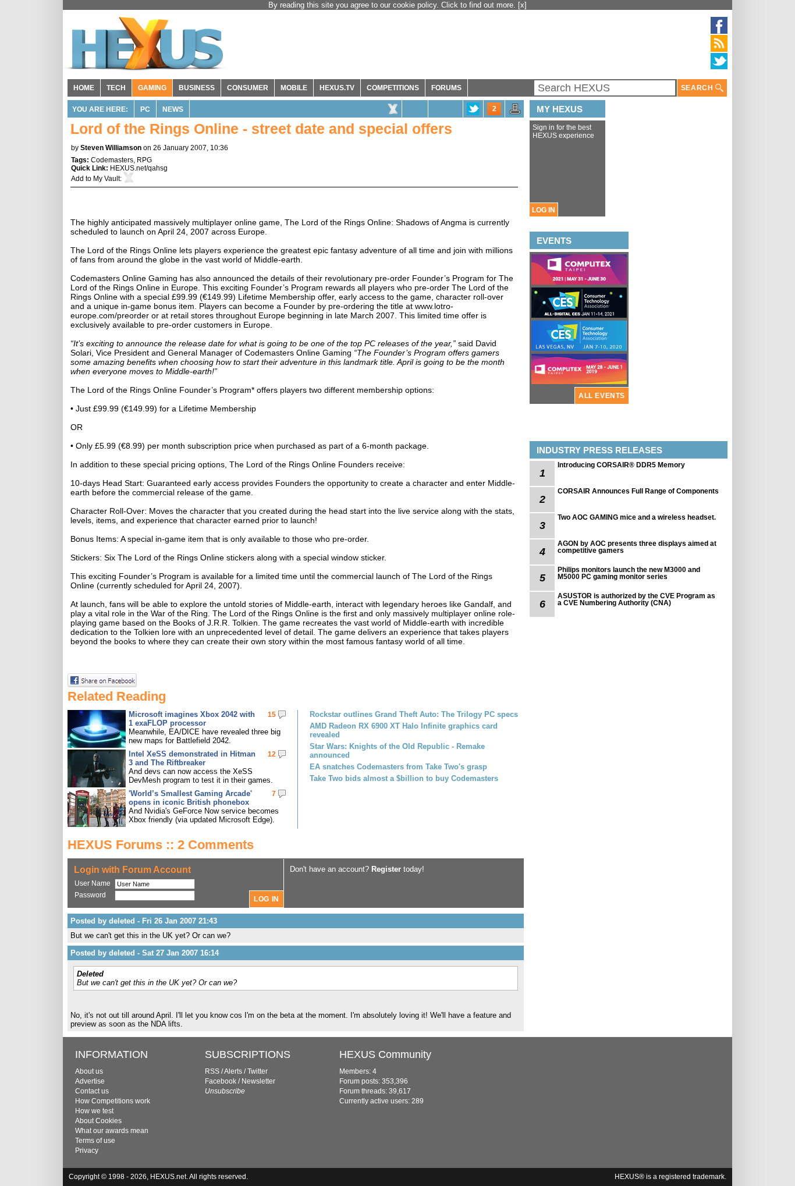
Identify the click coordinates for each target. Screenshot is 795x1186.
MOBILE (294, 88)
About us (89, 1071)
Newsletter (258, 1081)
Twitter (257, 1071)
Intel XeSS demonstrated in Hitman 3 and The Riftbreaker (192, 758)
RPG (144, 160)
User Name (92, 883)
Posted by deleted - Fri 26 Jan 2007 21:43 (143, 921)
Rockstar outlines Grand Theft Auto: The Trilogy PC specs (414, 714)
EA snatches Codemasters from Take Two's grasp (398, 766)
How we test (94, 1111)
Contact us (92, 1091)
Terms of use (95, 1141)
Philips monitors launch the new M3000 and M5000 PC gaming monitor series (629, 573)
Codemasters (112, 160)
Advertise (90, 1081)
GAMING (152, 88)
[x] (522, 5)
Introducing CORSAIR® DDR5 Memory (621, 464)
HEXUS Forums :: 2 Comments (161, 844)
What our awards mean (111, 1131)
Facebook (220, 1081)
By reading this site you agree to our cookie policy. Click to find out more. (393, 5)
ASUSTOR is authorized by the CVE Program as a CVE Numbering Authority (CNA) (636, 599)
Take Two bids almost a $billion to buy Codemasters (404, 778)
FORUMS (446, 88)
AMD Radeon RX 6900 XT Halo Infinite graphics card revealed (404, 730)
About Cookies (98, 1121)
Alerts (233, 1071)
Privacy (86, 1150)
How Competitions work (112, 1101)
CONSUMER (247, 88)
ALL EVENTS (601, 396)
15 (272, 715)
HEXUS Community (385, 1054)
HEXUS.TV (337, 88)
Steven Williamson (110, 148)
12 (272, 754)
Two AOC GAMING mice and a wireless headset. (637, 517)
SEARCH (698, 88)
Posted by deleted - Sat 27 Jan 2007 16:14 (144, 953)
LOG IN (543, 210)
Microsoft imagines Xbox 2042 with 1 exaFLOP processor (192, 718)
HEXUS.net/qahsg (139, 168)
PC (145, 109)
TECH (116, 88)
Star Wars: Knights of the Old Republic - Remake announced (397, 750)
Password (90, 895)
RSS (212, 1071)
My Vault (106, 179)
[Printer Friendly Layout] (515, 112)
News (172, 109)
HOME (83, 88)
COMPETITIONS (393, 88)
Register (386, 869)
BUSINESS (197, 88)
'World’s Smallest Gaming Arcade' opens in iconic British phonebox (190, 798)
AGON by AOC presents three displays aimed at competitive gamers (637, 547)
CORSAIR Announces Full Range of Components (638, 491)
